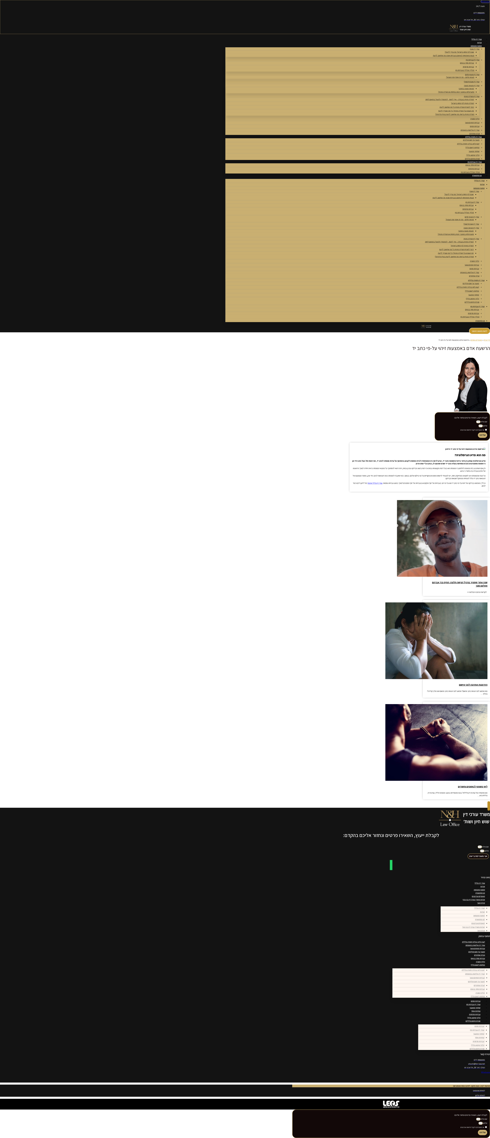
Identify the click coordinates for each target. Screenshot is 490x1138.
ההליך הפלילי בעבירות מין (464, 70)
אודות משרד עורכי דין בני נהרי (474, 899)
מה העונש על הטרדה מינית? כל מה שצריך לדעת (456, 110)
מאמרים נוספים (476, 340)
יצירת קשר (481, 903)
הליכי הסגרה (474, 118)
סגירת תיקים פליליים (472, 158)
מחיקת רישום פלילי (472, 147)
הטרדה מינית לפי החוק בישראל (462, 103)
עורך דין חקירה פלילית (473, 137)
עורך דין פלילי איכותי (375, 483)
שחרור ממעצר (474, 151)
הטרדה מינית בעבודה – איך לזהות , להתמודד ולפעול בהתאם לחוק (449, 99)
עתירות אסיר (475, 1011)
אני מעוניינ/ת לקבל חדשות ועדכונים (472, 430)
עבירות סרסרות (468, 66)
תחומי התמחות (476, 46)
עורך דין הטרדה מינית (471, 96)
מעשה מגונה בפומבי (466, 88)
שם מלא (483, 421)
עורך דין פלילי (476, 39)
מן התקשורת (477, 175)
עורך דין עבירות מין (472, 60)
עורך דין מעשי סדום (472, 74)
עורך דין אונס (474, 49)
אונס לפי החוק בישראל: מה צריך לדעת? (459, 52)
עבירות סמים (474, 126)
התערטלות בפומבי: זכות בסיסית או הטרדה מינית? (456, 92)
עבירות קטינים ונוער (472, 122)
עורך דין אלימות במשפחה (470, 130)
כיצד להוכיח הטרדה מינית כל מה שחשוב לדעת (457, 107)
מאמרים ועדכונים (478, 896)
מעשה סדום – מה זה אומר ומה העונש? (460, 77)
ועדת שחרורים (474, 133)
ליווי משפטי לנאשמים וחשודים (472, 786)
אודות (479, 42)
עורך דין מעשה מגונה (471, 85)
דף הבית (487, 340)
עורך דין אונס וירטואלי (471, 81)
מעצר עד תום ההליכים (471, 140)
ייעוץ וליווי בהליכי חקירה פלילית (468, 143)
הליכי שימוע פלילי (472, 155)
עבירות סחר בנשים (467, 63)
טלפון (485, 425)
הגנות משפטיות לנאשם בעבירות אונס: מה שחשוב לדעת (453, 55)
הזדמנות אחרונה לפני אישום (473, 684)
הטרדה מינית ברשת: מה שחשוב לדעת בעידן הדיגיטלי (454, 114)
